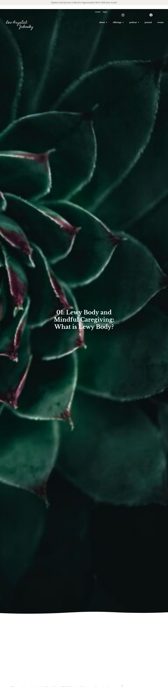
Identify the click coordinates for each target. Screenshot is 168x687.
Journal (148, 22)
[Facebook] (150, 15)
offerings (117, 22)
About (102, 22)
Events (160, 22)
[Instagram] (122, 15)
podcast (133, 22)
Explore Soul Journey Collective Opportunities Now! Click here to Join (84, 2)
